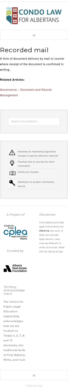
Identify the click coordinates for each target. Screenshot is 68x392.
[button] (34, 35)
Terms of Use (55, 251)
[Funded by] (15, 278)
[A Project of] (15, 242)
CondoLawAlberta (34, 15)
